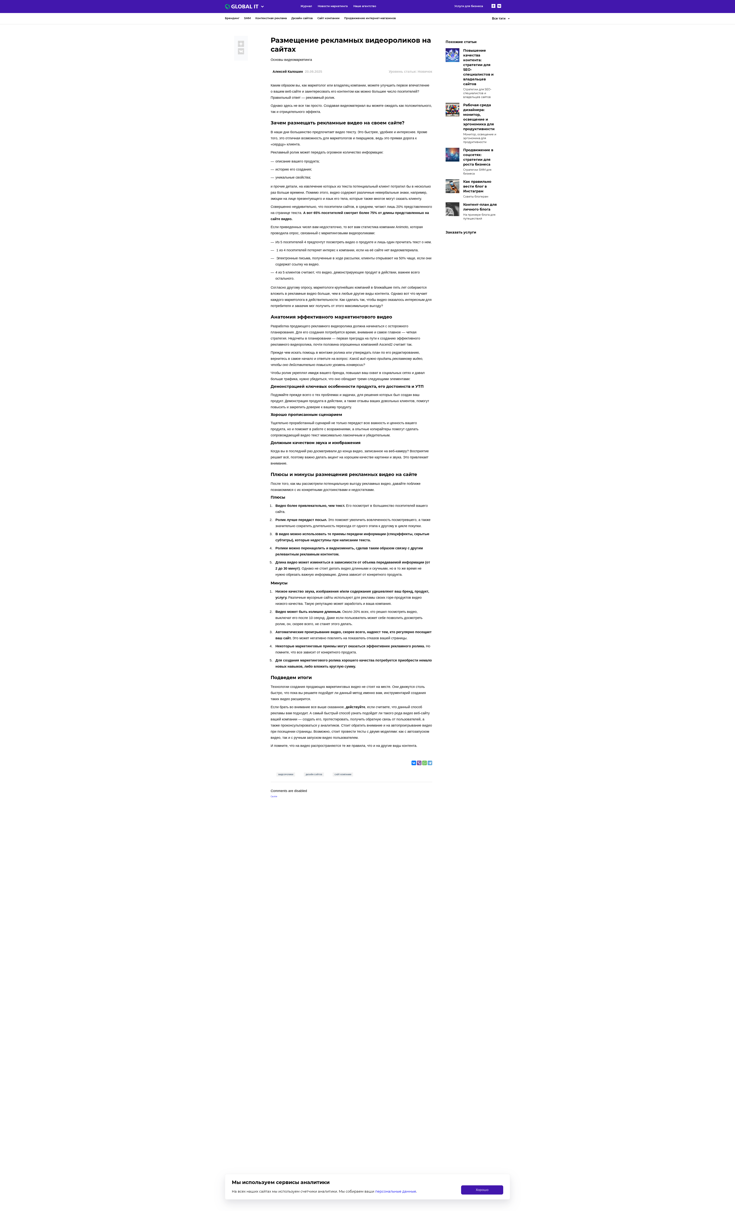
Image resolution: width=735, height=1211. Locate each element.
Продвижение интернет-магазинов (370, 18)
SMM (247, 18)
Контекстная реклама (271, 18)
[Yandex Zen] (493, 6)
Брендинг (232, 18)
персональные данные (395, 1191)
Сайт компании (328, 18)
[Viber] (419, 763)
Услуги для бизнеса (468, 6)
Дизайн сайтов (302, 18)
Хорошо (482, 1190)
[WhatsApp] (424, 763)
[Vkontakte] (499, 6)
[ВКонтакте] (414, 763)
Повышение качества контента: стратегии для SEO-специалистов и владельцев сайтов (478, 67)
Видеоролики (285, 774)
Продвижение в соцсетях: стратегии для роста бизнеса (478, 157)
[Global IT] (258, 6)
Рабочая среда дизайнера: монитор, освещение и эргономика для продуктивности (479, 117)
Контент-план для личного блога (480, 207)
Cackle (274, 796)
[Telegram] (430, 763)
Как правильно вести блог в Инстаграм (477, 186)
